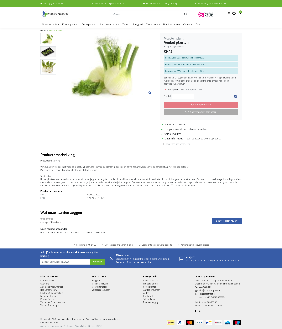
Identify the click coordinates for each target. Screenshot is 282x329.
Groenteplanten (50, 24)
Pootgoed (137, 24)
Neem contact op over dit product (203, 138)
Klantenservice (47, 280)
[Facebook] (235, 96)
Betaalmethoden (48, 296)
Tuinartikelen (153, 24)
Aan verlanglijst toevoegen (202, 111)
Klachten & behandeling (51, 293)
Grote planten (89, 24)
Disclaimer (68, 326)
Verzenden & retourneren (52, 302)
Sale (198, 24)
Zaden (125, 24)
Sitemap (91, 326)
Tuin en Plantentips (49, 305)
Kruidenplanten (70, 24)
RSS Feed (100, 326)
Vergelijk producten (101, 290)
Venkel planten (56, 30)
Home (43, 30)
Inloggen (96, 280)
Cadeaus (187, 24)
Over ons (44, 283)
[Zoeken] (186, 14)
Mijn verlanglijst (99, 287)
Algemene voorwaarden (51, 287)
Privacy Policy (47, 299)
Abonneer (97, 261)
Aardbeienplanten (109, 24)
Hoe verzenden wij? (49, 290)
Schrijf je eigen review (173, 46)
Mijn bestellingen (100, 283)
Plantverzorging (171, 24)
